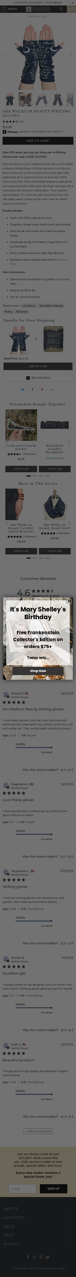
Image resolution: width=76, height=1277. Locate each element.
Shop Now (38, 671)
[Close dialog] (69, 601)
